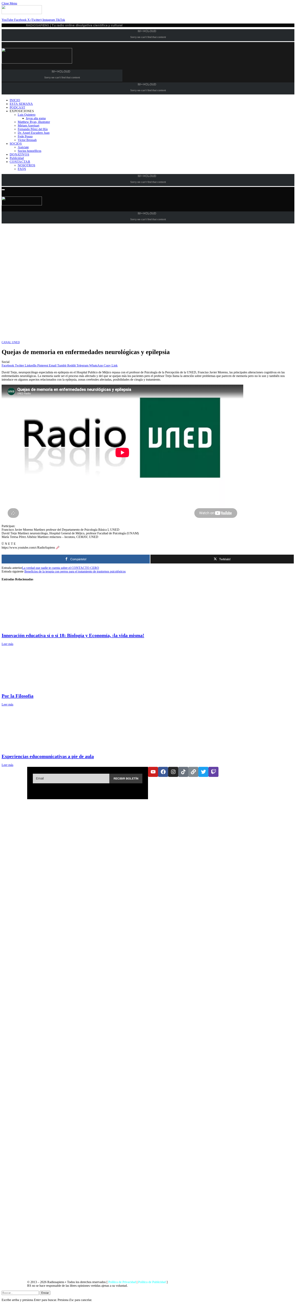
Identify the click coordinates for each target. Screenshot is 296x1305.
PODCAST (17, 107)
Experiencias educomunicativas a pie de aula (48, 756)
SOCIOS (16, 143)
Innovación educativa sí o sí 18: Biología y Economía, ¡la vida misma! (73, 635)
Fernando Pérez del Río (33, 129)
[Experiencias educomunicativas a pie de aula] (40, 748)
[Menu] (3, 189)
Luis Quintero (26, 114)
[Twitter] (203, 772)
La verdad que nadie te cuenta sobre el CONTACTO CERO (60, 568)
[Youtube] (153, 772)
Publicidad (17, 158)
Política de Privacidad (122, 1282)
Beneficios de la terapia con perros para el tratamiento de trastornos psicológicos (75, 571)
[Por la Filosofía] (40, 687)
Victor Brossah (27, 140)
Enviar (45, 1292)
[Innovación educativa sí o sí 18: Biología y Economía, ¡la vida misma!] (40, 627)
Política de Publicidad (152, 1282)
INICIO (15, 100)
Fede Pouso (25, 136)
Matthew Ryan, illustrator (34, 122)
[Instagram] (173, 772)
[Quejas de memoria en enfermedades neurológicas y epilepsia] (122, 338)
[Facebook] (163, 772)
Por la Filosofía (17, 696)
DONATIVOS (19, 154)
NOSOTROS (26, 165)
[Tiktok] (183, 772)
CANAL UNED (11, 342)
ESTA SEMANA (21, 104)
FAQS (22, 169)
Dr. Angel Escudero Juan (34, 132)
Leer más (7, 644)
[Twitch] (213, 772)
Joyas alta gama (36, 118)
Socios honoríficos (29, 151)
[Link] (193, 772)
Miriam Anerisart (28, 125)
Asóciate (23, 147)
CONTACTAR (20, 161)
